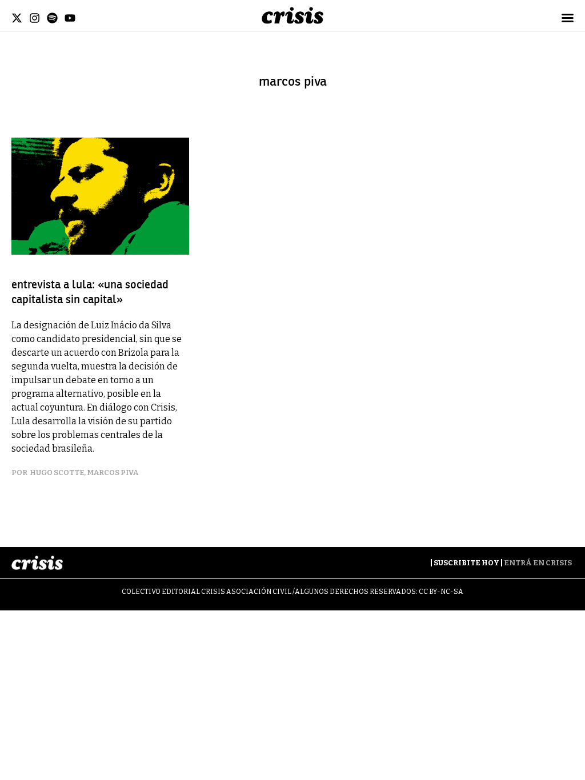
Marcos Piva (112, 472)
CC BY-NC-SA (441, 592)
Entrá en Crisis (538, 562)
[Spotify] (52, 18)
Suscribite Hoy (466, 562)
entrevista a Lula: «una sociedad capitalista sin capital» (90, 292)
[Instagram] (34, 18)
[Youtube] (70, 18)
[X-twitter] (16, 18)
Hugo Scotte (57, 472)
